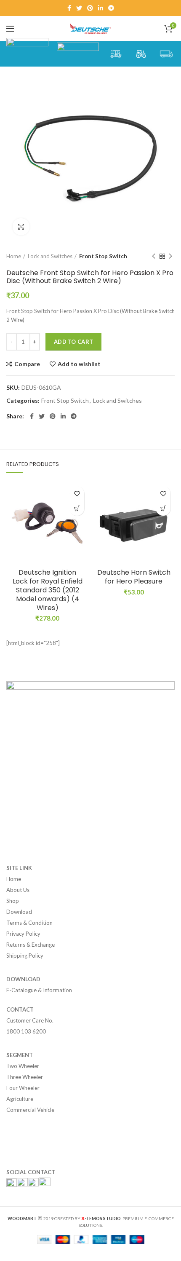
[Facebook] (69, 8)
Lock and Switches (50, 256)
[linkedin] (101, 8)
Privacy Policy (23, 933)
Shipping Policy (24, 955)
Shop (12, 900)
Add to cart (73, 341)
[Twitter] (79, 8)
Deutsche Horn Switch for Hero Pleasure (133, 577)
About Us (17, 889)
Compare (27, 364)
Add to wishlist (79, 364)
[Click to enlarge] (21, 226)
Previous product (153, 256)
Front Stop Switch (103, 256)
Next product (170, 256)
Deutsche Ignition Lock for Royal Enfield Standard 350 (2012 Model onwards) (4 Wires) (48, 590)
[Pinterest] (90, 8)
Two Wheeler (22, 1066)
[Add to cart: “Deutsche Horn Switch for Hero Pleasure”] (163, 508)
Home (13, 256)
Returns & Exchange (30, 944)
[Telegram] (111, 8)
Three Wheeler (24, 1077)
